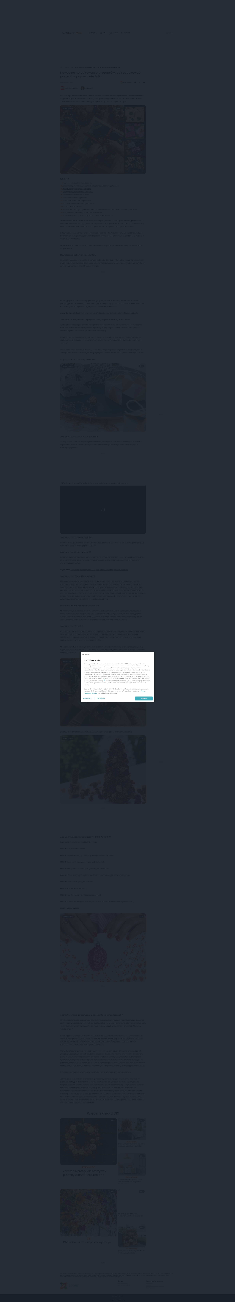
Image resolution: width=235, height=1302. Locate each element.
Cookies (94, 693)
